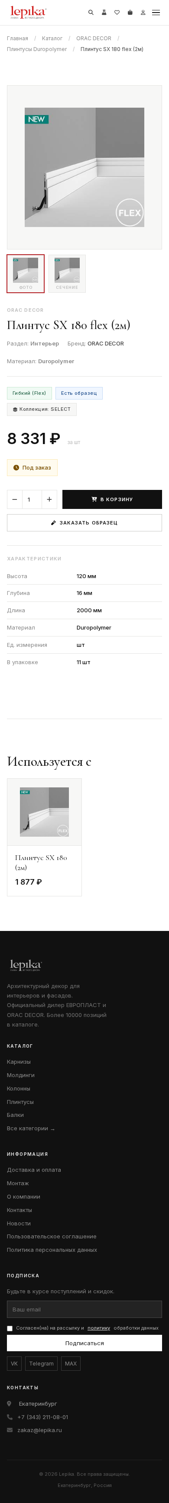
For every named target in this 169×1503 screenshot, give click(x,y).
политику (99, 1328)
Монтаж (18, 1183)
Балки (15, 1114)
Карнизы (19, 1061)
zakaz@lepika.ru (39, 1429)
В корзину (117, 499)
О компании (23, 1196)
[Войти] (143, 12)
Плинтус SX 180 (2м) (41, 862)
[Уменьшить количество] (14, 499)
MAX (71, 1363)
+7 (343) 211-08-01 (42, 1416)
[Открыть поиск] (91, 12)
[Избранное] (117, 12)
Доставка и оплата (34, 1169)
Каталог (52, 38)
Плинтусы (20, 1101)
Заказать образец (89, 523)
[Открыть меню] (156, 12)
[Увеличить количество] (49, 499)
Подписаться (84, 1343)
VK (14, 1363)
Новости (19, 1223)
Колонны (18, 1088)
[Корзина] (130, 12)
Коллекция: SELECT (45, 409)
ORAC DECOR (93, 38)
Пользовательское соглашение (52, 1236)
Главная (17, 38)
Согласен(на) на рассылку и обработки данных (87, 1328)
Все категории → (31, 1128)
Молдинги (21, 1074)
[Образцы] (104, 12)
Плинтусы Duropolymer (37, 49)
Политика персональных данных (52, 1249)
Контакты (19, 1209)
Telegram (41, 1363)
